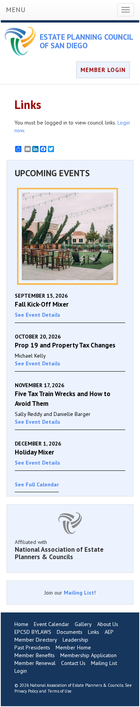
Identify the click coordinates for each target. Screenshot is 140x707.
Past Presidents (32, 647)
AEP (109, 631)
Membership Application (88, 655)
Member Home (73, 647)
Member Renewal (35, 663)
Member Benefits (34, 655)
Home (21, 624)
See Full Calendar (37, 484)
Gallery (83, 624)
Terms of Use (59, 691)
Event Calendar (51, 624)
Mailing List (79, 592)
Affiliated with (59, 549)
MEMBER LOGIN (103, 70)
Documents (69, 631)
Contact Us (73, 663)
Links (93, 631)
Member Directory (35, 639)
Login (20, 670)
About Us (107, 624)
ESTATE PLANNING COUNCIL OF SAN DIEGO (86, 41)
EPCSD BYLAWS (32, 631)
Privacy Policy (26, 691)
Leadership (75, 639)
